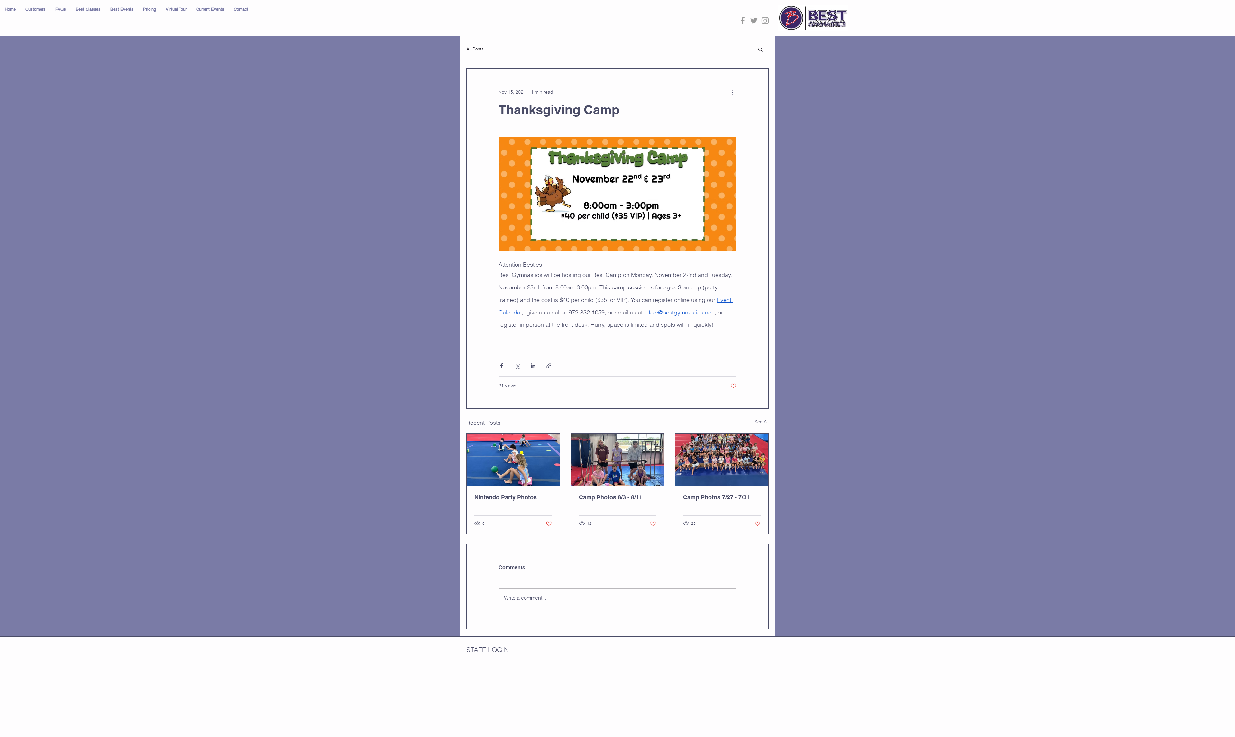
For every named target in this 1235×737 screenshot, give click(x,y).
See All (762, 421)
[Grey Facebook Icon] (742, 20)
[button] (35, 9)
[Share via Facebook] (502, 366)
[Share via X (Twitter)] (517, 366)
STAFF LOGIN (487, 649)
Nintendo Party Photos (505, 497)
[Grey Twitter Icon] (754, 20)
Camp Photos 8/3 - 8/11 (610, 497)
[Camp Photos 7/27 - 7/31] (721, 460)
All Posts (475, 49)
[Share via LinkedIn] (533, 366)
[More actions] (732, 92)
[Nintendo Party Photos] (513, 460)
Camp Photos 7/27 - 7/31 (716, 497)
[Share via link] (549, 366)
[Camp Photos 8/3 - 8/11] (617, 460)
